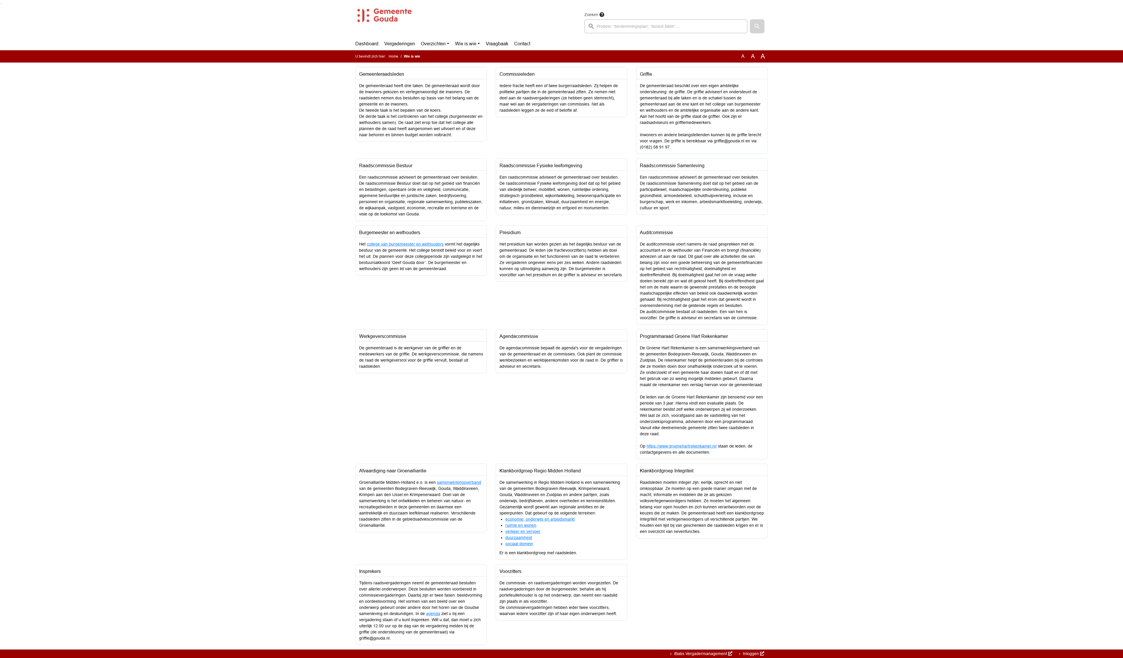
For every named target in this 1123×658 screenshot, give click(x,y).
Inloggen (751, 653)
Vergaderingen (399, 43)
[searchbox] (665, 26)
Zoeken (591, 14)
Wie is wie (465, 43)
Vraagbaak (497, 43)
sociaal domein (519, 543)
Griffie (646, 74)
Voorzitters (510, 571)
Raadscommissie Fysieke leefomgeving (541, 165)
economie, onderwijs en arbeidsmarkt (540, 519)
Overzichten (433, 43)
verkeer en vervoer (522, 531)
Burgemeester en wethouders (389, 232)
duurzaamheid (518, 537)
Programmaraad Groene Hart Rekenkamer (684, 336)
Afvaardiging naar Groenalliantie (392, 470)
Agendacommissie (519, 336)
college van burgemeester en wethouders (405, 244)
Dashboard (366, 43)
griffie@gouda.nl (729, 141)
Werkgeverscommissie (382, 336)
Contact (522, 43)
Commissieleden (517, 74)
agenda (433, 613)
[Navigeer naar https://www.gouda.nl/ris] (384, 22)
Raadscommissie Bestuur (385, 165)
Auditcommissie (656, 232)
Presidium (510, 232)
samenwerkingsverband (459, 482)
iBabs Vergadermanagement (700, 653)
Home (393, 56)
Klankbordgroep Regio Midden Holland (540, 470)
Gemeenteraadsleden (381, 74)
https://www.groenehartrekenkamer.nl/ (682, 446)
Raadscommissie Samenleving (672, 165)
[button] (757, 26)
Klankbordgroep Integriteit (666, 470)
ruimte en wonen (520, 525)
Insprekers (370, 571)
